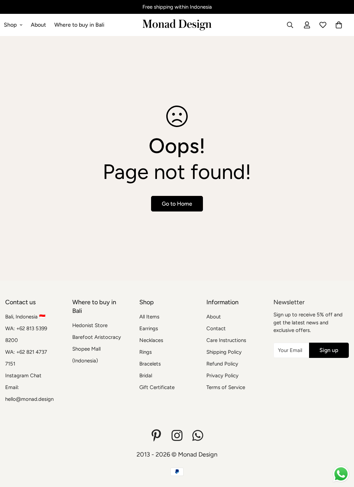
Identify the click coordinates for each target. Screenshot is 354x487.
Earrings (148, 328)
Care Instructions (226, 340)
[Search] (290, 25)
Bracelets (150, 364)
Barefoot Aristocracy (96, 337)
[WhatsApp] (198, 435)
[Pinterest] (156, 435)
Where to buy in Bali (79, 24)
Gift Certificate (157, 387)
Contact (216, 328)
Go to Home (177, 203)
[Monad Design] (177, 25)
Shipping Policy (224, 352)
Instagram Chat (23, 375)
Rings (145, 352)
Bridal (145, 375)
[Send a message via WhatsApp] (341, 474)
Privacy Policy (222, 375)
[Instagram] (177, 435)
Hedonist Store (90, 325)
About (38, 24)
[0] (339, 25)
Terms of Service (225, 387)
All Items (149, 317)
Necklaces (151, 340)
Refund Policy (222, 364)
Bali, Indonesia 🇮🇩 (25, 317)
